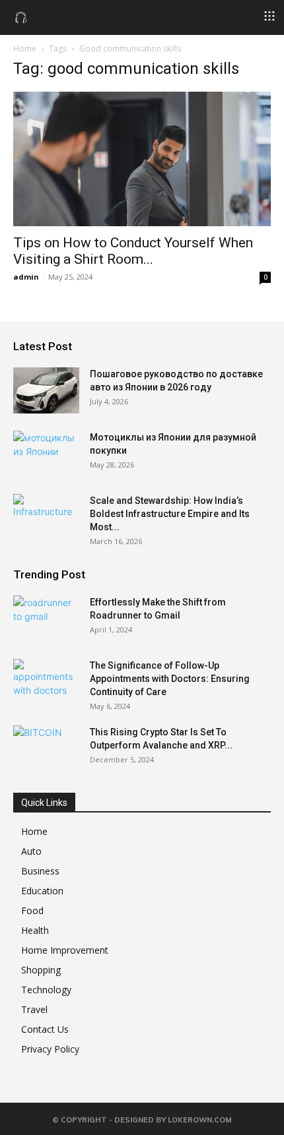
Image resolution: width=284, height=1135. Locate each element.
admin (26, 277)
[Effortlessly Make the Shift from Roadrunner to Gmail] (46, 619)
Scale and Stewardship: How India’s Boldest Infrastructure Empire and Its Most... (170, 513)
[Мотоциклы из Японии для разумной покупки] (46, 454)
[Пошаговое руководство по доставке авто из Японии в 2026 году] (46, 390)
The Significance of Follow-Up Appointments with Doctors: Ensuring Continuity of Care (170, 678)
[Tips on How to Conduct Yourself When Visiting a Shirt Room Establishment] (142, 159)
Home (24, 48)
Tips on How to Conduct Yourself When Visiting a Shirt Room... (133, 251)
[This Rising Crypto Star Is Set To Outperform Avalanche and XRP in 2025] (46, 748)
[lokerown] (21, 16)
